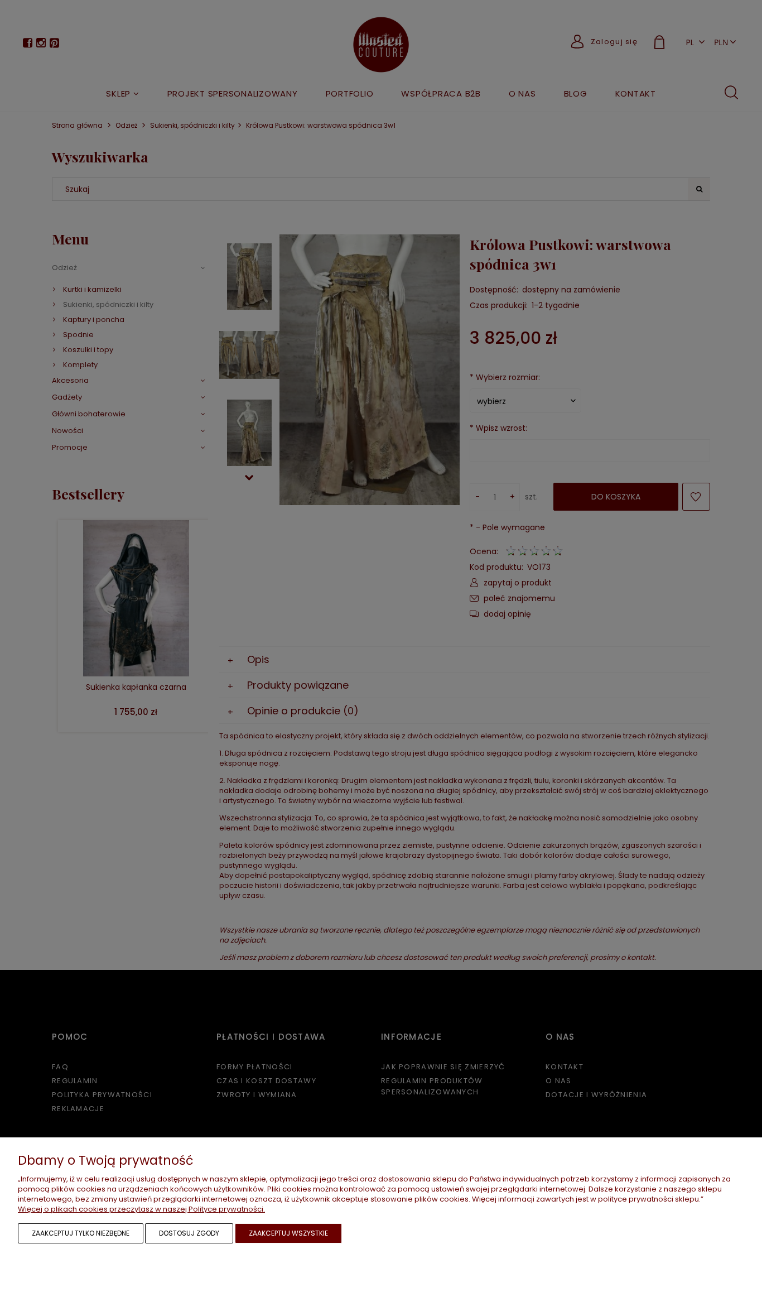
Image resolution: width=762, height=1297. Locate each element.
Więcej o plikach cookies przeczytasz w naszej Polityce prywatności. (141, 1209)
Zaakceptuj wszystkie (288, 1233)
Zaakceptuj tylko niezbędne (80, 1233)
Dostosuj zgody (189, 1233)
